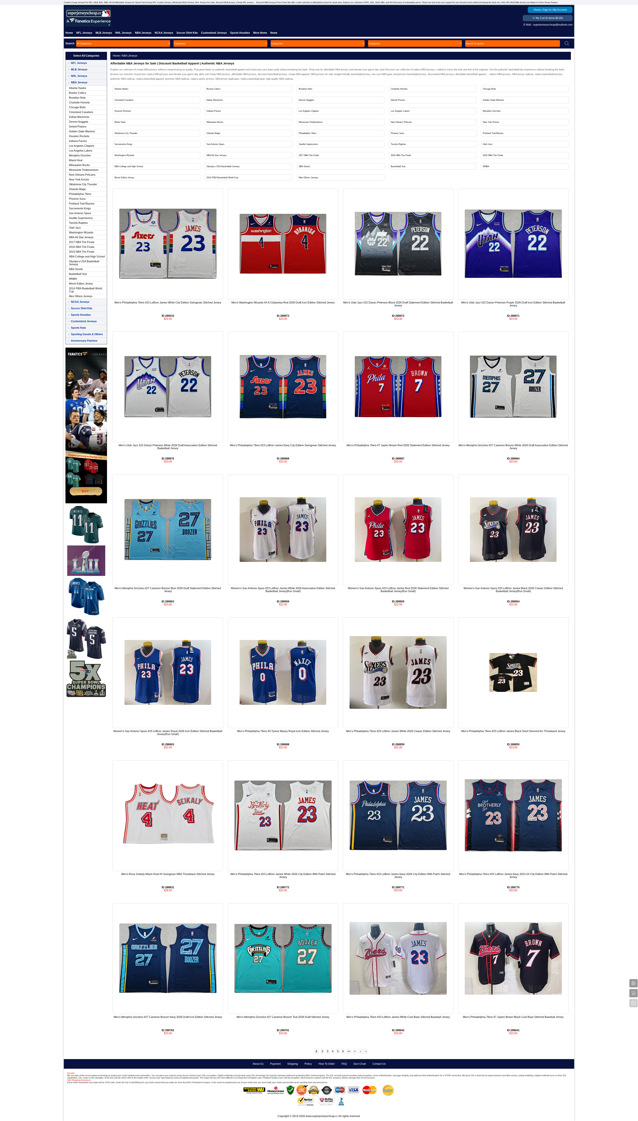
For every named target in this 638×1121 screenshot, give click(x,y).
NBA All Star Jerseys (217, 155)
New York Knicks (491, 122)
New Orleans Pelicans (401, 122)
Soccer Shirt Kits (187, 32)
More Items (260, 32)
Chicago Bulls (489, 89)
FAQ (344, 1063)
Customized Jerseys (214, 32)
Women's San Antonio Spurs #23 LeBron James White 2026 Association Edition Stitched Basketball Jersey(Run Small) (283, 590)
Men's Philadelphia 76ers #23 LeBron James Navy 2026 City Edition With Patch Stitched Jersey (398, 875)
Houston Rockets (122, 111)
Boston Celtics (214, 89)
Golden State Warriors (493, 100)
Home (537, 9)
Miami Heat (119, 122)
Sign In (547, 9)
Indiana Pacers (214, 111)
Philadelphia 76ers (307, 133)
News (273, 32)
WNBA (486, 166)
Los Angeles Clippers (309, 111)
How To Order (327, 1063)
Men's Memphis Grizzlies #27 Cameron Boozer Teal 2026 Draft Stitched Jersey (283, 1017)
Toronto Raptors (398, 144)
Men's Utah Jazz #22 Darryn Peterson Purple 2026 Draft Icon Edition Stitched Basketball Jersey (513, 304)
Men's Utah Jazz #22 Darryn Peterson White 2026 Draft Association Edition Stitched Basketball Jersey (168, 447)
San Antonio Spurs (215, 144)
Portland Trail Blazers (493, 133)
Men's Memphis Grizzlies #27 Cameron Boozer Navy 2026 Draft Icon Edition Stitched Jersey (168, 1017)
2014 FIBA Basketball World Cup (222, 177)
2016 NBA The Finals (401, 155)
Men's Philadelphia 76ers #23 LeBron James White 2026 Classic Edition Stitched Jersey (398, 731)
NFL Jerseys (84, 32)
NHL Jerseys (123, 32)
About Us (258, 1063)
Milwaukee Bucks (215, 122)
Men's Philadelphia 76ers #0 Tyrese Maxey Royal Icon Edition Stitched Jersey (283, 731)
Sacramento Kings (123, 144)
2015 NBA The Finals (493, 155)
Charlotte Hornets (399, 89)
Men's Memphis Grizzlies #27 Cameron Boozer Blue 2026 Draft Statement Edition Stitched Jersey (168, 590)
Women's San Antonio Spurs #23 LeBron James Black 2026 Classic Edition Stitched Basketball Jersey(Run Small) (513, 590)
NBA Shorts (304, 166)
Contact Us (379, 1063)
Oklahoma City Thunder (125, 133)
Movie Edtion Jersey (124, 177)
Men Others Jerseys (308, 177)
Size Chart (359, 1063)
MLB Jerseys (104, 32)
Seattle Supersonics (308, 144)
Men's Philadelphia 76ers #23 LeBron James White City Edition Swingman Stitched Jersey (167, 302)
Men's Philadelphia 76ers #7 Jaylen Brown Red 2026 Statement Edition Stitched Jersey (398, 445)
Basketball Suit (398, 166)
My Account (560, 9)
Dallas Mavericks (215, 100)
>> (348, 1051)
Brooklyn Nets (305, 89)
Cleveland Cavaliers (124, 100)
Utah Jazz (488, 144)
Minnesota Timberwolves (311, 122)
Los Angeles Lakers (400, 111)
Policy (308, 1063)
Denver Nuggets (306, 100)
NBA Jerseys (143, 32)
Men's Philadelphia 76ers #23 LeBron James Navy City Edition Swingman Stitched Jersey (283, 445)
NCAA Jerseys (164, 32)
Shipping (292, 1063)
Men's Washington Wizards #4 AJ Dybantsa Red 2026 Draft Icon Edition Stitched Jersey (283, 302)
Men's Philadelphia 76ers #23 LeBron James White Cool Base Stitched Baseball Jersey (398, 1017)
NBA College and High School (128, 166)
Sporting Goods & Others (87, 334)
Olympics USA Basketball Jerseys (223, 166)
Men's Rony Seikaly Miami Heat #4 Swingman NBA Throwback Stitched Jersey (167, 874)
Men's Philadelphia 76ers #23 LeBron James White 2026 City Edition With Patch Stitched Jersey (282, 875)
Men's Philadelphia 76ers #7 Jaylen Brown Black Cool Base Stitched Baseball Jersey (513, 1017)
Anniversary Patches (84, 340)
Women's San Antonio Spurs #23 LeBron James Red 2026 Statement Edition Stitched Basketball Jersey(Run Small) (398, 590)
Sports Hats (78, 327)
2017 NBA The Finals (309, 155)
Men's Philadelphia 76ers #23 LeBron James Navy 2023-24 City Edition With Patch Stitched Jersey (513, 875)
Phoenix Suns (397, 133)
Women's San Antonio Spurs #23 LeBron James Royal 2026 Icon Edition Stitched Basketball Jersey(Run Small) (167, 733)
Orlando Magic (213, 133)
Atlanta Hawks (121, 89)
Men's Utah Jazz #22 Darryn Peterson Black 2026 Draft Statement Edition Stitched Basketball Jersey (398, 304)
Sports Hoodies (240, 32)
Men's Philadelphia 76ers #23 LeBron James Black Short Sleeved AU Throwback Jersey (513, 731)
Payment (275, 1063)
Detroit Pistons (398, 100)
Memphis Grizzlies (492, 111)
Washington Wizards (124, 155)
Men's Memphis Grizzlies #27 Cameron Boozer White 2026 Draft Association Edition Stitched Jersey (513, 447)
